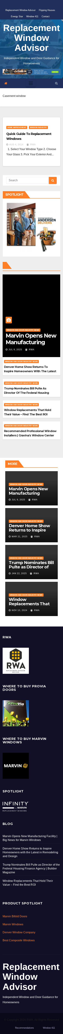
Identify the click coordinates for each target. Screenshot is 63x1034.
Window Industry (38, 127)
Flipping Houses (47, 10)
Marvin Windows (13, 924)
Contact (46, 16)
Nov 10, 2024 (19, 610)
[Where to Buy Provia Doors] (16, 713)
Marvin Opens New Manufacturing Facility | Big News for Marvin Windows (30, 495)
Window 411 (32, 16)
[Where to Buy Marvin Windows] (16, 765)
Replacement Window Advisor (20, 10)
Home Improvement (16, 127)
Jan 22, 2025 (19, 573)
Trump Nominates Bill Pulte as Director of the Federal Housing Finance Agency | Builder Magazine (28, 393)
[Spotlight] (16, 806)
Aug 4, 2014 (16, 144)
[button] (56, 83)
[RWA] (16, 660)
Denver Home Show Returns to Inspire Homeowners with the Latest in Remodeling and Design (30, 371)
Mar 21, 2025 (19, 536)
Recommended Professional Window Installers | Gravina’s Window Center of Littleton (30, 435)
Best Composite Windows (19, 940)
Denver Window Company (19, 932)
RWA (33, 144)
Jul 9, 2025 (15, 349)
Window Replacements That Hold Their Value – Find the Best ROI (29, 606)
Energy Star (17, 16)
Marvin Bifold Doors (15, 916)
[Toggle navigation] (31, 83)
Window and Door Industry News (23, 330)
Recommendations (24, 1028)
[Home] (6, 83)
